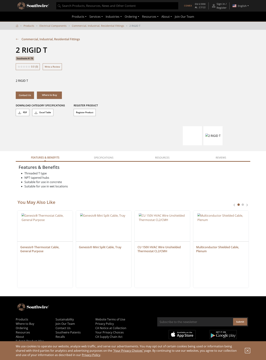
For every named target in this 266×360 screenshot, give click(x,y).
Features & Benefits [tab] (45, 157)
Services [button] (95, 17)
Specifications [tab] (103, 157)
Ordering (22, 328)
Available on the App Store (182, 334)
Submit (240, 321)
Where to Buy (25, 324)
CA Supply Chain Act (109, 337)
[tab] (238, 204)
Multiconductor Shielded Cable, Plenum (218, 249)
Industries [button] (112, 17)
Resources (23, 332)
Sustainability (65, 319)
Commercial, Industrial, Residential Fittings (98, 25)
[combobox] (117, 5)
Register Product (84, 112)
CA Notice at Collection (110, 328)
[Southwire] (33, 5)
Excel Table (45, 112)
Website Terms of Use (110, 319)
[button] (49, 95)
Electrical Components (53, 25)
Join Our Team (184, 17)
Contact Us (25, 95)
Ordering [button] (131, 17)
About (20, 337)
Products (29, 25)
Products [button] (78, 17)
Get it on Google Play (223, 334)
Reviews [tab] (221, 157)
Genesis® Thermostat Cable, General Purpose (40, 249)
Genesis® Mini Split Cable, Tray (100, 247)
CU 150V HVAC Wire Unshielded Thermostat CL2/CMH (159, 249)
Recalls (60, 337)
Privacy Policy (91, 355)
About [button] (165, 17)
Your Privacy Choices (109, 332)
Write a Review (52, 66)
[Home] (17, 26)
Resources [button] (149, 17)
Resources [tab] (162, 157)
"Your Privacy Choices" (128, 351)
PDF (24, 112)
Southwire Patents (68, 332)
